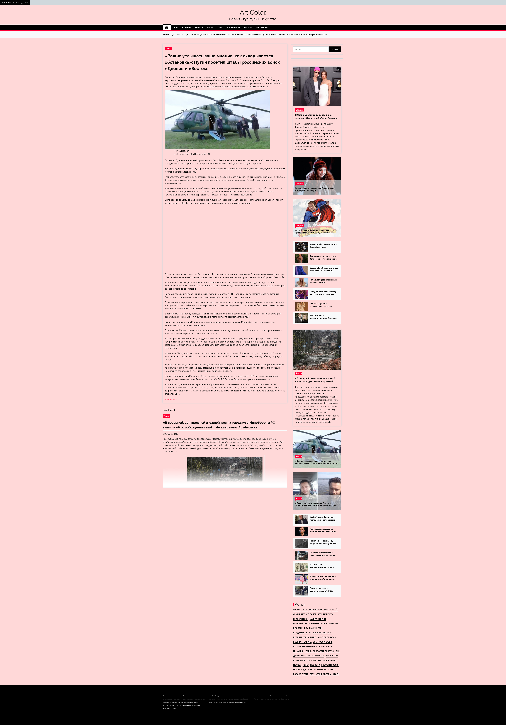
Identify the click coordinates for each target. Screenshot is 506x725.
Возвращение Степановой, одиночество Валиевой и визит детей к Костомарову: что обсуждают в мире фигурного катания (323, 578)
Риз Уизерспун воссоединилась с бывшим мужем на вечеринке (323, 317)
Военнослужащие (322, 642)
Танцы (210, 27)
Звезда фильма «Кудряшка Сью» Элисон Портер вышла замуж (315, 189)
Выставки (326, 646)
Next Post (168, 410)
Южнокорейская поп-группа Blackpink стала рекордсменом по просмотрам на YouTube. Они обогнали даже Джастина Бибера (323, 246)
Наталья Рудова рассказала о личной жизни (323, 281)
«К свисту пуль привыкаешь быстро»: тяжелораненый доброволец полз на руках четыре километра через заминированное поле (316, 504)
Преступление (315, 670)
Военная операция (322, 633)
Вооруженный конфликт (306, 646)
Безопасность (325, 614)
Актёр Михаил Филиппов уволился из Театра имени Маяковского (322, 518)
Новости (315, 665)
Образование (233, 27)
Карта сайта (262, 27)
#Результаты (316, 610)
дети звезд (316, 674)
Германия (298, 651)
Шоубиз (248, 27)
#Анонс (297, 610)
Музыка (199, 27)
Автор (327, 610)
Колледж (305, 660)
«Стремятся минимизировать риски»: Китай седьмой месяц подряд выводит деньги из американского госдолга (323, 566)
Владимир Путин (302, 633)
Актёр (335, 610)
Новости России (330, 665)
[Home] (167, 27)
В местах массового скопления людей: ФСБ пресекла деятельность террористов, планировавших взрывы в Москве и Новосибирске (322, 589)
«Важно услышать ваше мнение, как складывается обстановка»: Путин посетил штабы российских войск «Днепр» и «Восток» (222, 62)
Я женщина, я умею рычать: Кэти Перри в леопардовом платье (323, 257)
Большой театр (301, 623)
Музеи (306, 665)
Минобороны (329, 660)
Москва (297, 665)
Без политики (300, 619)
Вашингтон (315, 628)
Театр (220, 27)
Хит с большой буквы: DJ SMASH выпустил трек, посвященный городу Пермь (315, 231)
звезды (327, 674)
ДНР (337, 651)
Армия (296, 614)
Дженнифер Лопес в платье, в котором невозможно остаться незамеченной (324, 269)
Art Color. (253, 12)
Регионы (329, 670)
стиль (335, 674)
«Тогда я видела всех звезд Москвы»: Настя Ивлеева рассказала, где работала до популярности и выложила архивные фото (323, 293)
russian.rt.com (171, 399)
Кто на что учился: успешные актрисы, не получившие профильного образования (322, 305)
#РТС (305, 610)
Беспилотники (318, 619)
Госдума (329, 651)
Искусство (332, 656)
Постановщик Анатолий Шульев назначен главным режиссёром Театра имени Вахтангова (323, 530)
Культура (186, 27)
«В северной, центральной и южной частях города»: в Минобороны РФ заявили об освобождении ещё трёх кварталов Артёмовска (315, 380)
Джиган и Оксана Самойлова (308, 656)
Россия (297, 674)
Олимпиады (299, 670)
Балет (313, 614)
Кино (175, 27)
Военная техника (302, 642)
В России (298, 628)
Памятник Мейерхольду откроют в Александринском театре (324, 542)
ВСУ (306, 628)
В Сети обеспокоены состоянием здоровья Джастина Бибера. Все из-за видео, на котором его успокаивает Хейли (316, 117)
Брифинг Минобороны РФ (324, 623)
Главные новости (314, 651)
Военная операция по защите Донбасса (314, 637)
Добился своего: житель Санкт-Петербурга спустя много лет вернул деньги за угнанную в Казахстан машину (323, 554)
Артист (305, 614)
